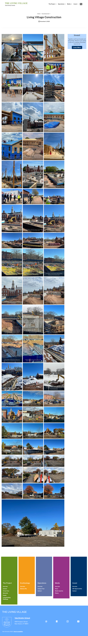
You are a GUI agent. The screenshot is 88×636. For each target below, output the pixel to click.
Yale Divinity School (10, 5)
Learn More (77, 47)
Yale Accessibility (18, 631)
